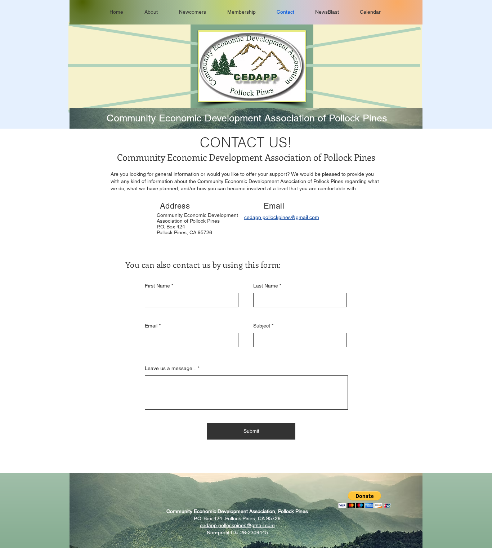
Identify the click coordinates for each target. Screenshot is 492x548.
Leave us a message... (170, 368)
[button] (364, 499)
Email (151, 325)
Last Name (265, 285)
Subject (261, 325)
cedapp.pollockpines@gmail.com (237, 525)
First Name (157, 285)
